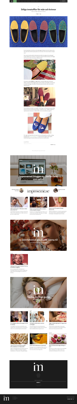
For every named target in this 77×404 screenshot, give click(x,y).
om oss (38, 373)
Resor (25, 1)
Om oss (37, 1)
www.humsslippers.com (33, 136)
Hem (12, 1)
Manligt (28, 1)
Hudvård (50, 196)
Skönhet (18, 1)
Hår (11, 196)
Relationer (33, 1)
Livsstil (15, 1)
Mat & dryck (32, 196)
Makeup (11, 253)
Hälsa (22, 1)
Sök (60, 1)
